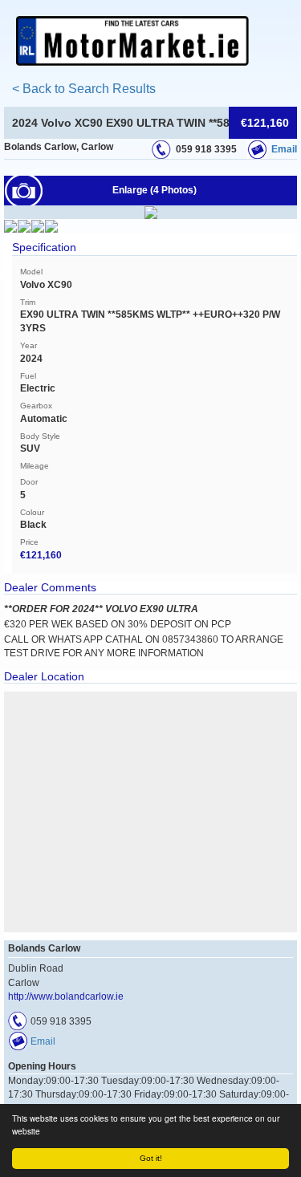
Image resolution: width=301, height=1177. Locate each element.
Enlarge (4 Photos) (154, 190)
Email (284, 149)
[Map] (150, 812)
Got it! (151, 1158)
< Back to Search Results (84, 88)
